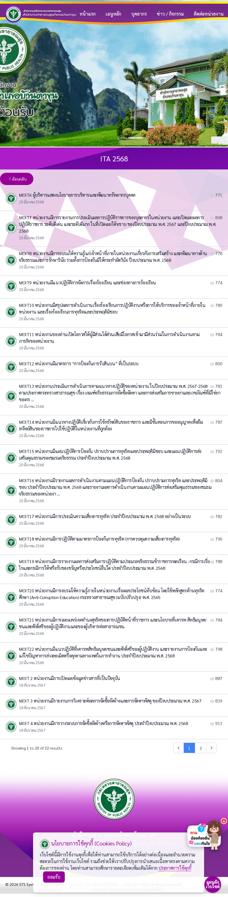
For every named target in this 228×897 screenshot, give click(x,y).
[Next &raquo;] (211, 748)
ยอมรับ (54, 877)
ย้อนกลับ (19, 178)
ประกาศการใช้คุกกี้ (174, 868)
